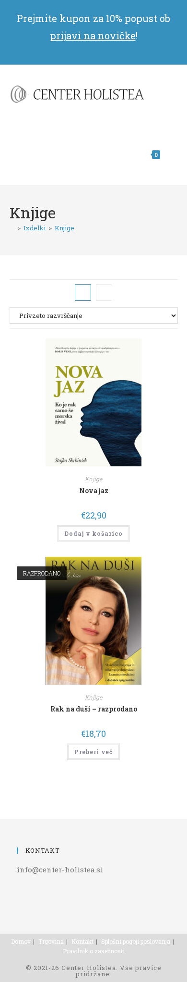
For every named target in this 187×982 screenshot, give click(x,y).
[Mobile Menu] (170, 154)
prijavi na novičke (93, 35)
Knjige (64, 228)
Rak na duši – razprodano (93, 708)
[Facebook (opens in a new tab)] (93, 48)
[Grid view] (83, 292)
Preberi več (93, 752)
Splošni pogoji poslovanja (135, 941)
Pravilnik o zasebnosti (94, 951)
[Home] (12, 228)
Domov (21, 941)
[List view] (104, 292)
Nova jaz (93, 490)
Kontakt (82, 941)
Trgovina (51, 941)
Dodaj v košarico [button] (93, 533)
